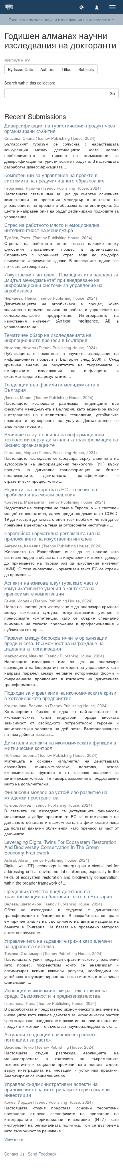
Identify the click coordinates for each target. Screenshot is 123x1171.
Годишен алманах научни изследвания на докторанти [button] (60, 19)
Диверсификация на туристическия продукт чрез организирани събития (59, 128)
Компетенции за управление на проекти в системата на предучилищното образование (54, 177)
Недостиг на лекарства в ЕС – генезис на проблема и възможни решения (50, 492)
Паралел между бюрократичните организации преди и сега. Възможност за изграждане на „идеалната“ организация (56, 643)
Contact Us (14, 1154)
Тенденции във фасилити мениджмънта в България (51, 387)
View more (13, 1139)
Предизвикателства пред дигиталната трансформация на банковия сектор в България (58, 893)
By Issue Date (20, 69)
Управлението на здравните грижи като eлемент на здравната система (58, 943)
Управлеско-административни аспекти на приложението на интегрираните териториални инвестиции (57, 1089)
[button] (81, 7)
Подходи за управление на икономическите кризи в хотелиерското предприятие (60, 695)
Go (112, 93)
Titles (66, 69)
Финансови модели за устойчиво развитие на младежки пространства (55, 794)
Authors (47, 69)
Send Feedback (42, 1154)
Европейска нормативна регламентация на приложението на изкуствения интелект (52, 535)
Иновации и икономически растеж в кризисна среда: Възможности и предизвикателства (55, 993)
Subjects (86, 69)
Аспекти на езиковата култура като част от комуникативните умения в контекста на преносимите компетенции (52, 588)
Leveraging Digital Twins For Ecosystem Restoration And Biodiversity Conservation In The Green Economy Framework (60, 847)
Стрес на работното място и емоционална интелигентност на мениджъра (51, 227)
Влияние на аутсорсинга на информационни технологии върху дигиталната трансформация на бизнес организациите (61, 439)
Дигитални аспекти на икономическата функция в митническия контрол (60, 745)
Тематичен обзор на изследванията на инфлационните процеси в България (47, 337)
